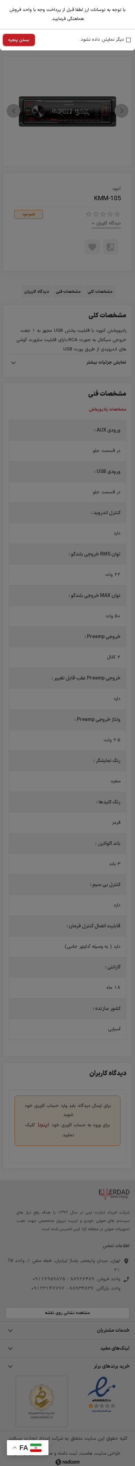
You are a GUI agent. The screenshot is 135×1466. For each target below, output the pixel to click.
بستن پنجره (18, 40)
